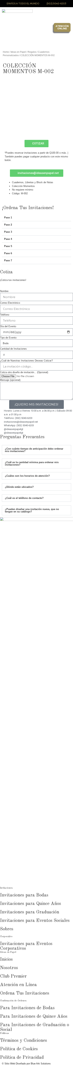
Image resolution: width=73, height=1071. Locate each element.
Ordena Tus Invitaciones (24, 993)
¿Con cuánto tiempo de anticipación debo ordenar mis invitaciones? (34, 450)
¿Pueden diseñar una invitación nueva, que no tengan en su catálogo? (32, 510)
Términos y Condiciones (23, 1040)
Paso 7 (8, 260)
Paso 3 (8, 231)
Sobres (6, 929)
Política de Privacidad (22, 1057)
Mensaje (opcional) (10, 380)
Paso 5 (8, 246)
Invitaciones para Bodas (24, 895)
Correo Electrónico (10, 302)
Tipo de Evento (8, 337)
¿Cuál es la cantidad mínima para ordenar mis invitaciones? (32, 463)
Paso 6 (8, 253)
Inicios (6, 959)
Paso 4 (8, 239)
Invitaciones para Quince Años (30, 903)
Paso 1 (8, 217)
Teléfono (4, 314)
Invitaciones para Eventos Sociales (35, 920)
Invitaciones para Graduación (29, 912)
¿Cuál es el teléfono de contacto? (24, 498)
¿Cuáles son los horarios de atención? (27, 475)
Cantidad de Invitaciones (13, 348)
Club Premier (13, 976)
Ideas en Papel (18, 52)
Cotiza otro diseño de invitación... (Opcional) (24, 372)
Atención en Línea (18, 985)
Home (6, 52)
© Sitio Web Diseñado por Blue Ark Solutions (26, 1063)
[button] (45, 27)
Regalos (32, 52)
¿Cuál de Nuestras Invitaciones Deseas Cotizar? (26, 360)
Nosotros (9, 968)
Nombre (4, 291)
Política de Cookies (19, 1049)
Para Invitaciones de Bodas (27, 1008)
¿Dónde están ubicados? (19, 487)
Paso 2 (8, 224)
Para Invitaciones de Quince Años (33, 1016)
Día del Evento (8, 326)
